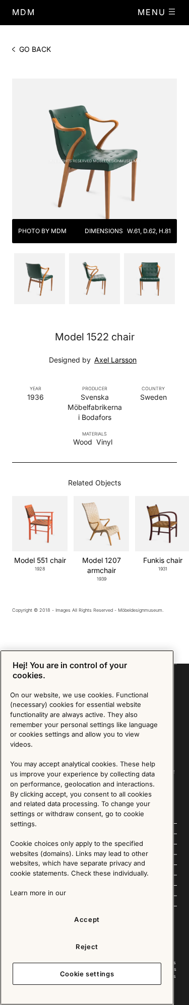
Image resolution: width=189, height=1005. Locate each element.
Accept (87, 919)
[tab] (39, 281)
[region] (87, 827)
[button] (157, 12)
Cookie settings (87, 974)
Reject (87, 947)
